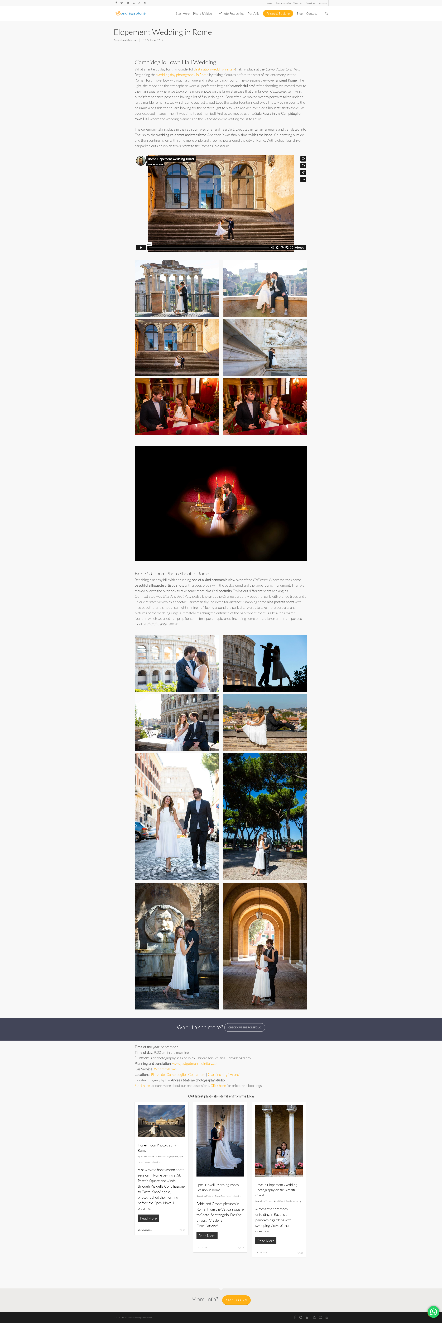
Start (138, 1085)
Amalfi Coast (279, 1201)
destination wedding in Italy (214, 69)
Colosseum (196, 1074)
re (149, 1085)
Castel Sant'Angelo (164, 1156)
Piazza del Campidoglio (168, 1074)
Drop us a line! (236, 1300)
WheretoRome (165, 1069)
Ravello (289, 1201)
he (144, 1085)
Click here (218, 1085)
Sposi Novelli (226, 1196)
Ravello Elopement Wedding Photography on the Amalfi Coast (276, 1190)
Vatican (148, 1162)
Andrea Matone (126, 40)
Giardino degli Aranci (224, 1074)
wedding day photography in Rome (182, 74)
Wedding (156, 1162)
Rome (175, 1156)
